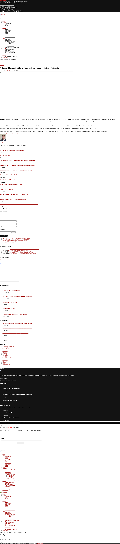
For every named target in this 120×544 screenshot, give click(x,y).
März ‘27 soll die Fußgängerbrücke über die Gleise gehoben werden (13, 11)
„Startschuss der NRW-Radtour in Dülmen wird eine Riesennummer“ (13, 2)
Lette (4, 358)
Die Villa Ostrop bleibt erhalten (6, 6)
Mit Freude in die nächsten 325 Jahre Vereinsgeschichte (11, 10)
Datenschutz (2, 380)
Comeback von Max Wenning (8, 412)
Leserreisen (5, 35)
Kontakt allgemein (9, 49)
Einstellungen (40, 543)
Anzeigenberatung (9, 51)
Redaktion (7, 50)
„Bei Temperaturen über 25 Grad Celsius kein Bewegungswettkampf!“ (14, 1)
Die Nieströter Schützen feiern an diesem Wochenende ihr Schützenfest (17, 296)
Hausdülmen (8, 30)
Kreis (3, 34)
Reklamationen (8, 40)
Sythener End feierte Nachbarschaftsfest (11, 290)
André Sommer (10, 70)
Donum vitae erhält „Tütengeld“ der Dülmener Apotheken (14, 314)
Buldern (7, 29)
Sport (6, 25)
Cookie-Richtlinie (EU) (10, 52)
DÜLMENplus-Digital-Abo (11, 56)
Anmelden (20, 443)
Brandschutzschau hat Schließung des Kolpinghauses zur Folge (12, 3)
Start (3, 21)
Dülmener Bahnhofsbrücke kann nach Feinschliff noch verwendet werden (19, 204)
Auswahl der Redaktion (8, 346)
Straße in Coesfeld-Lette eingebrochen (10, 417)
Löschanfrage (13, 380)
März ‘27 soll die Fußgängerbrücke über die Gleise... (13, 199)
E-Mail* (2, 438)
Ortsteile (4, 28)
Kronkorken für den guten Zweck (9, 302)
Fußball (9, 26)
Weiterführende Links (10, 41)
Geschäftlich (8, 23)
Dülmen (4, 22)
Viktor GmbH (11, 46)
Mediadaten (7, 39)
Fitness (4, 349)
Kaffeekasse (5, 57)
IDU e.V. (7, 24)
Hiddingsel (7, 31)
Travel (4, 363)
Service (4, 38)
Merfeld (6, 32)
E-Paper (4, 55)
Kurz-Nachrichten (6, 357)
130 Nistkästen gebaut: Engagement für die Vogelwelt (21, 251)
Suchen (13, 59)
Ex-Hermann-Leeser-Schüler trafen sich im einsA (18, 250)
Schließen (2, 450)
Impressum (7, 54)
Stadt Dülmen (11, 42)
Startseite (2, 63)
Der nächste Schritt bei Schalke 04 (7, 5)
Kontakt (4, 48)
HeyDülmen (10, 43)
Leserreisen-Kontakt (10, 37)
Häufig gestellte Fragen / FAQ (12, 47)
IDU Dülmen (10, 45)
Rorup (6, 33)
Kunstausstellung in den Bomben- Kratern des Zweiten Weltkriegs (23, 252)
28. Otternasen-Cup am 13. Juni (6, 9)
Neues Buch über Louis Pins (8, 308)
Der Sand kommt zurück (5, 8)
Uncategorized (6, 364)
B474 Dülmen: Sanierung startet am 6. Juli (8, 7)
